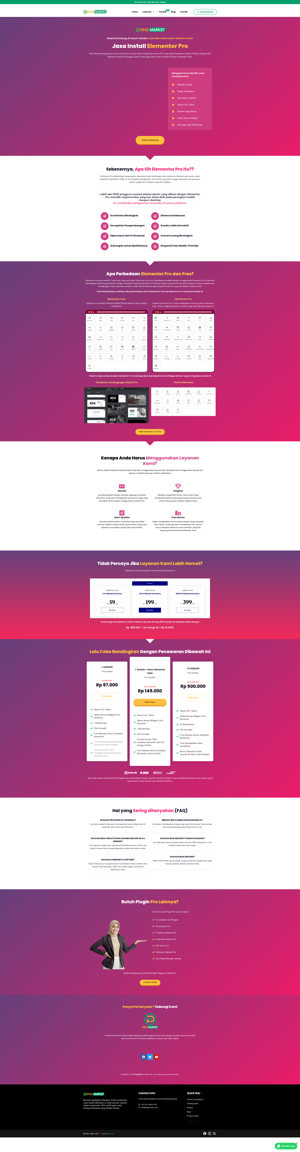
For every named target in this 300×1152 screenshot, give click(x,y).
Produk (164, 11)
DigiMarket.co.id (107, 1134)
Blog (173, 11)
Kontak (184, 11)
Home (135, 11)
